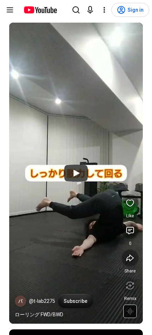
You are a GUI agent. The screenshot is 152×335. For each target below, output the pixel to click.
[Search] (76, 10)
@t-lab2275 (42, 301)
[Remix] (130, 285)
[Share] (130, 257)
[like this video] (130, 202)
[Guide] (10, 10)
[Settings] (104, 10)
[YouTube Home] (40, 10)
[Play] (76, 173)
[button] (20, 301)
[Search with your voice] (90, 10)
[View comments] (130, 230)
